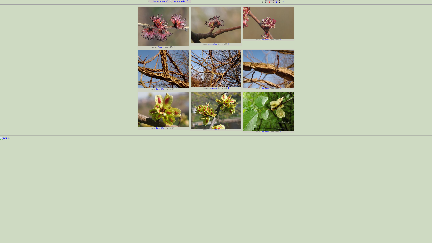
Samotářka (212, 44)
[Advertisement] (216, 147)
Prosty (160, 47)
